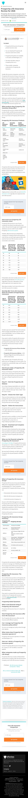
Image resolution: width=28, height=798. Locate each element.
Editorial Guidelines (7, 701)
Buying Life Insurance (7, 6)
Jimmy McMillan (16, 38)
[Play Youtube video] (14, 183)
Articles (14, 771)
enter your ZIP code (11, 597)
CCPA (19, 781)
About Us (5, 771)
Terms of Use (22, 32)
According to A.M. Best (7, 443)
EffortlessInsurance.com (10, 778)
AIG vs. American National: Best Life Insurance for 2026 (11, 671)
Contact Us (10, 771)
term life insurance (19, 279)
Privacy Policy (20, 780)
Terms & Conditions (12, 781)
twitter (10, 766)
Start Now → (22, 162)
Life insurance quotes (12, 230)
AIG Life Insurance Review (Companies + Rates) (16, 665)
